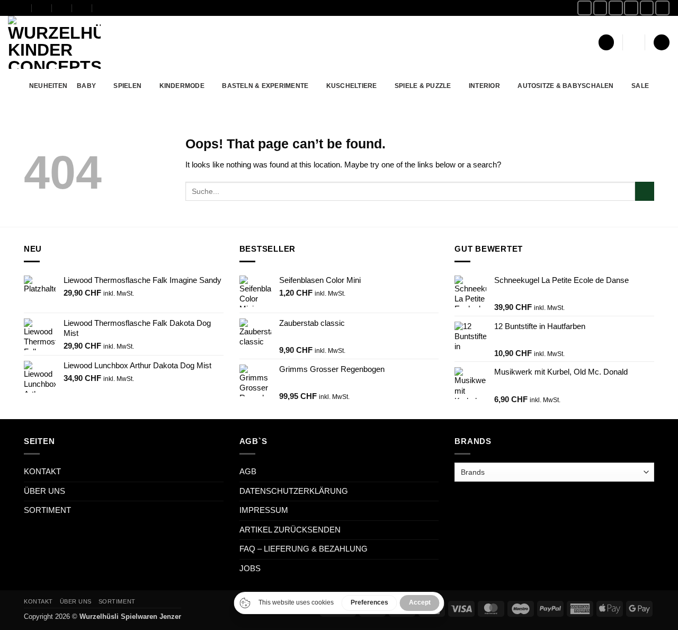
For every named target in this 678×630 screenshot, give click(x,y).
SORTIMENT (47, 510)
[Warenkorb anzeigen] (661, 42)
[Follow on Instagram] (600, 8)
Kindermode (181, 85)
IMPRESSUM (263, 510)
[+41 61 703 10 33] (82, 7)
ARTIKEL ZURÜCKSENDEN (290, 530)
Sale (640, 85)
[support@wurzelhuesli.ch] (42, 7)
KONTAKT (42, 471)
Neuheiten (48, 85)
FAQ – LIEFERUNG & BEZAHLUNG (303, 549)
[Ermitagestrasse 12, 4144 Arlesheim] (21, 7)
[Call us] (647, 8)
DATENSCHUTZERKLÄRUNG (293, 491)
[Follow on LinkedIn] (662, 8)
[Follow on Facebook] (584, 8)
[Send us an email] (631, 8)
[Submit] (644, 191)
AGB (247, 471)
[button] (606, 42)
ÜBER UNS (44, 491)
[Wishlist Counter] (634, 43)
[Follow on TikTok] (616, 8)
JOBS (250, 568)
